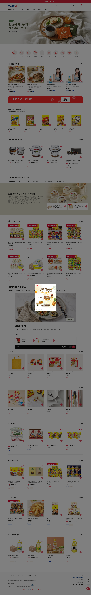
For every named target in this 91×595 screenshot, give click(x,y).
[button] (36, 296)
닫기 (54, 309)
